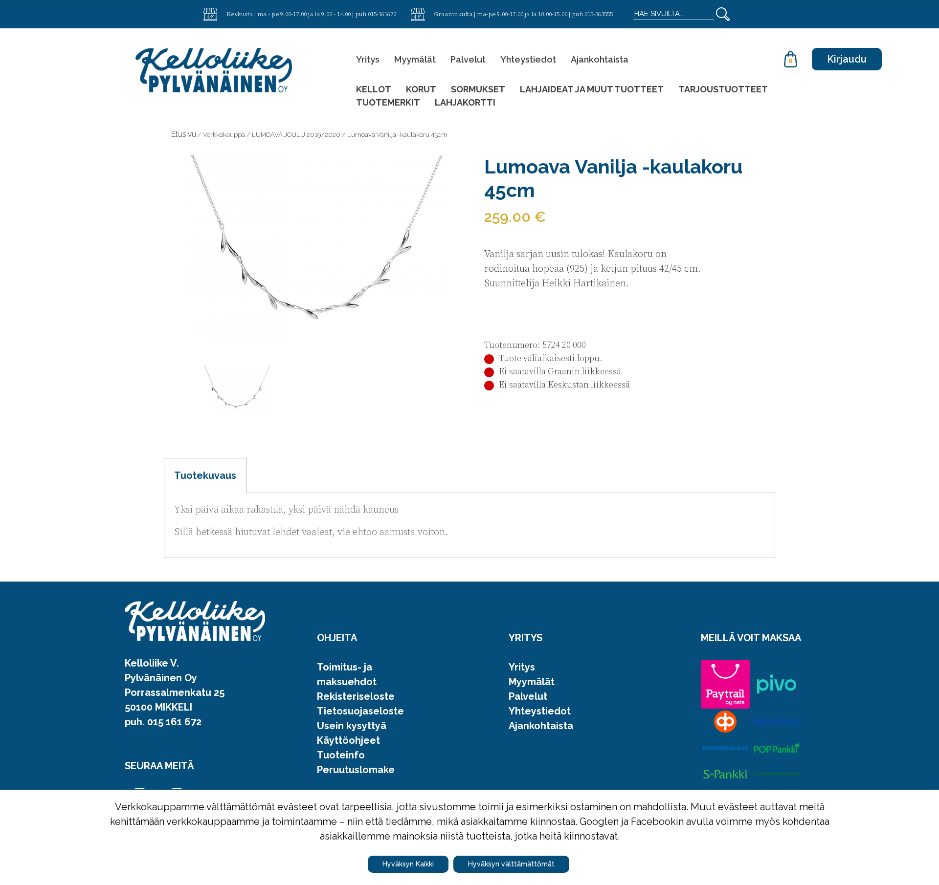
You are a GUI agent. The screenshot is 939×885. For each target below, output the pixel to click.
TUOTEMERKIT (388, 102)
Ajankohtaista (599, 59)
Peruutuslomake (356, 770)
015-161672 (382, 14)
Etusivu (183, 134)
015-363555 (598, 14)
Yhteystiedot (528, 59)
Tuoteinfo (341, 755)
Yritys (368, 59)
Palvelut (468, 59)
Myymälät (415, 59)
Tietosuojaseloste (360, 711)
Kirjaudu (847, 59)
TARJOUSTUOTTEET (723, 89)
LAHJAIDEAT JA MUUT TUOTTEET (592, 89)
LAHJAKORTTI (465, 102)
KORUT (421, 89)
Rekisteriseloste (356, 696)
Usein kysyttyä (351, 726)
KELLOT (373, 89)
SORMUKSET (478, 89)
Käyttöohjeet (348, 740)
